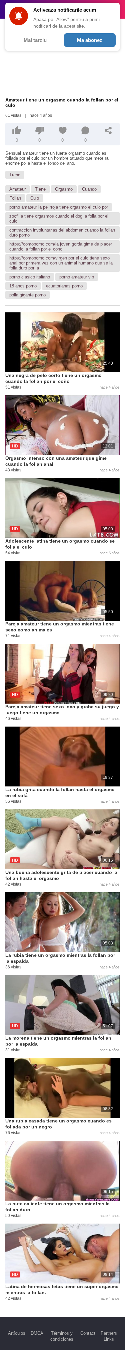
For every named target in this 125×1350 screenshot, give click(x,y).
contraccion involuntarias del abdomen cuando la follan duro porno (62, 233)
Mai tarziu (35, 40)
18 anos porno (23, 285)
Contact (87, 1333)
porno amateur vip (76, 276)
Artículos (16, 1333)
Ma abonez (89, 40)
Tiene (40, 189)
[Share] (108, 130)
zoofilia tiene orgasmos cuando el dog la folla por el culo (58, 219)
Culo (34, 198)
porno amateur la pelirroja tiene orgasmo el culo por (58, 207)
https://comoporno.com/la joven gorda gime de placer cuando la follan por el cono (60, 247)
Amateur (17, 189)
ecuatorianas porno (64, 285)
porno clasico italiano (29, 276)
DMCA (37, 1333)
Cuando (89, 189)
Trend (14, 174)
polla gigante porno (27, 294)
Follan (15, 198)
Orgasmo (64, 189)
